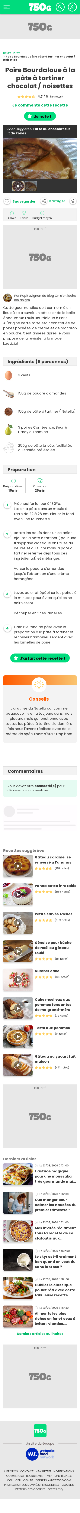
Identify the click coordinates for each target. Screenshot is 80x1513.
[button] (52, 200)
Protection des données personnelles (32, 1485)
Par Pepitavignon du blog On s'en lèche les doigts (45, 298)
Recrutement (35, 1476)
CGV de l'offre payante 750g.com (47, 1480)
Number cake (47, 971)
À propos (11, 1471)
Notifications (64, 1471)
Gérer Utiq (55, 1489)
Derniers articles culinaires (40, 1334)
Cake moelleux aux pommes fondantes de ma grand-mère (53, 1004)
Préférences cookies (30, 1489)
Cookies (68, 1485)
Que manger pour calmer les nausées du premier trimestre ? (56, 1204)
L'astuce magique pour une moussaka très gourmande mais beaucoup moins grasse (55, 1176)
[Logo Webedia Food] (40, 1454)
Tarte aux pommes (52, 1027)
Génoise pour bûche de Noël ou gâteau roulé (53, 947)
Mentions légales (59, 1476)
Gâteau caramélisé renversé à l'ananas (53, 860)
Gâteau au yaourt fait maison (55, 1059)
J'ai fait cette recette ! (42, 658)
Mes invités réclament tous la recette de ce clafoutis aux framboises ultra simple (55, 1233)
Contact (26, 1471)
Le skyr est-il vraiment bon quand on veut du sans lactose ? (55, 1261)
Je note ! (42, 116)
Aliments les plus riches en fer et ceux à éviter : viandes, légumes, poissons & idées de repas (55, 1318)
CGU (10, 1480)
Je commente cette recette (40, 105)
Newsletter (43, 1471)
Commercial (15, 1476)
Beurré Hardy (11, 53)
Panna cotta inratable (55, 885)
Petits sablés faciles (54, 914)
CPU (18, 1480)
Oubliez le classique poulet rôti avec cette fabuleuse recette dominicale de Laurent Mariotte (56, 1290)
